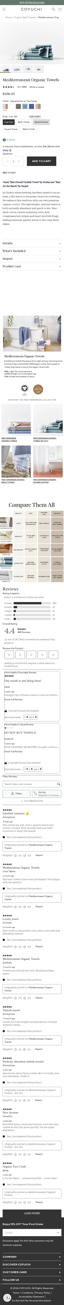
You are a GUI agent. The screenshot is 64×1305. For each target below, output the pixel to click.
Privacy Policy (42, 1292)
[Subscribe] (57, 1232)
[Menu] (4, 9)
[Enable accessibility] (7, 1298)
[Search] (53, 9)
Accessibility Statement (31, 1296)
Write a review (37, 87)
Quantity (7, 153)
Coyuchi (25, 1288)
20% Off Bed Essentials (32, 2)
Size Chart (35, 116)
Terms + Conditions (23, 1292)
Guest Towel (11, 129)
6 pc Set (8, 122)
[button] (60, 9)
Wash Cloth (29, 129)
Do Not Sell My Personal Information (31, 1300)
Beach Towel (41, 122)
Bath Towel (24, 122)
